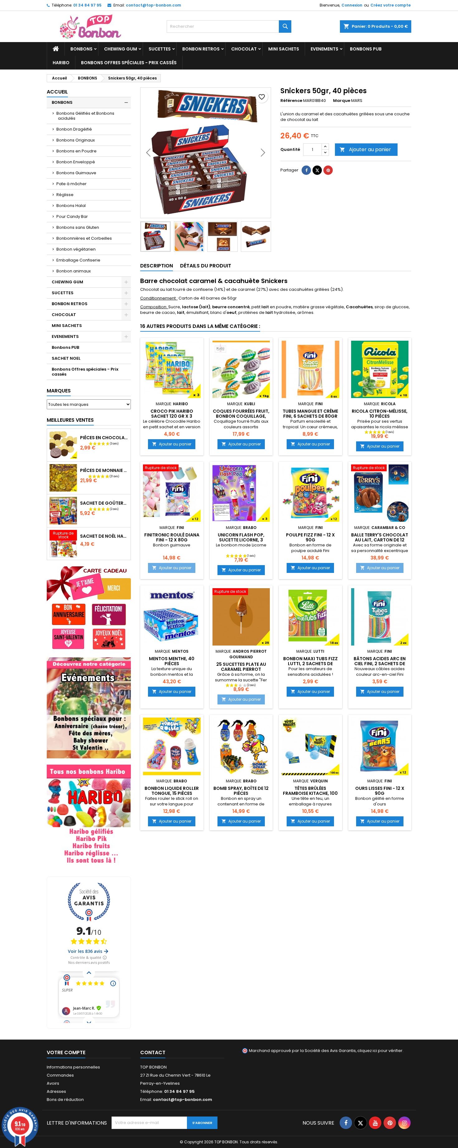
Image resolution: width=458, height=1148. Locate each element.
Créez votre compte (390, 5)
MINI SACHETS (283, 49)
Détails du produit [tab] (205, 265)
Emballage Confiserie (78, 260)
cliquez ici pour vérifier (380, 1050)
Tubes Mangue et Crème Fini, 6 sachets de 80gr (310, 413)
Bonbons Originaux (75, 140)
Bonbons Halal (71, 206)
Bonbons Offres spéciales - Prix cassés (129, 63)
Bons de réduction (65, 1099)
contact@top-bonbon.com (153, 5)
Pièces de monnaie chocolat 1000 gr (104, 470)
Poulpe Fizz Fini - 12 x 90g (310, 537)
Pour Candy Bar (72, 216)
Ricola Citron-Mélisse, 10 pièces (380, 413)
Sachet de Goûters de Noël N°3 (104, 503)
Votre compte (66, 1052)
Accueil (57, 91)
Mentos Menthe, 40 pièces (171, 661)
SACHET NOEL (66, 358)
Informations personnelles (73, 1067)
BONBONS (81, 49)
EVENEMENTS (324, 49)
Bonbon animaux (73, 271)
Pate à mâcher (71, 184)
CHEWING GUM (120, 49)
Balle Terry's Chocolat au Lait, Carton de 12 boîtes (379, 540)
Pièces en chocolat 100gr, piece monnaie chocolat (104, 437)
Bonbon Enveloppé (75, 162)
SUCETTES (160, 49)
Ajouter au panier (365, 149)
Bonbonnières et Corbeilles (84, 238)
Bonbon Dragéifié (74, 129)
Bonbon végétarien (76, 249)
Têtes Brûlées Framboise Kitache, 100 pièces (310, 793)
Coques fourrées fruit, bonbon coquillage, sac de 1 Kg (241, 416)
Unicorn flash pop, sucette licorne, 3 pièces (241, 540)
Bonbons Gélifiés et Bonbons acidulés (85, 115)
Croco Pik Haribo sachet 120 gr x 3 (171, 413)
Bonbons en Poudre (76, 151)
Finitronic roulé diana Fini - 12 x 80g (171, 537)
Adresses (56, 1091)
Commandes (60, 1075)
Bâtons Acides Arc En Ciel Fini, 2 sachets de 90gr (380, 664)
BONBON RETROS (201, 49)
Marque (341, 100)
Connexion (351, 5)
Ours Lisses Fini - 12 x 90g (379, 790)
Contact (152, 1052)
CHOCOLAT (244, 49)
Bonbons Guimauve (76, 173)
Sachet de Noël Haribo (104, 536)
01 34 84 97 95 (87, 5)
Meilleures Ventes (70, 420)
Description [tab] (156, 265)
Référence (291, 100)
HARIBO (61, 63)
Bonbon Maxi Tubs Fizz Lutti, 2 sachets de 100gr (310, 664)
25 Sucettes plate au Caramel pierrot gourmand (241, 669)
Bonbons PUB (366, 49)
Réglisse (65, 195)
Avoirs (53, 1083)
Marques (59, 390)
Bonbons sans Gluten (77, 227)
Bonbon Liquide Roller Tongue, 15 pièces (172, 790)
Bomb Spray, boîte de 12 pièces (241, 790)
